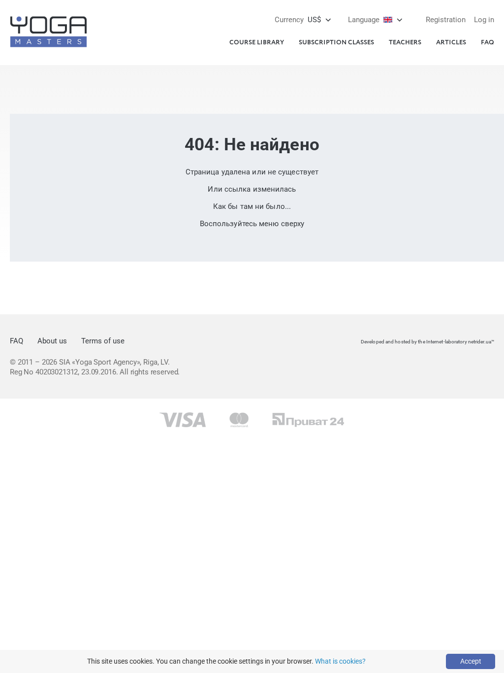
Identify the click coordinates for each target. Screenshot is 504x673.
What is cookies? (340, 661)
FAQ (487, 42)
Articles (451, 42)
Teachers (405, 42)
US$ (298, 19)
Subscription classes (336, 42)
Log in (484, 19)
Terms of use (103, 340)
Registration (446, 19)
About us (52, 340)
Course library (256, 42)
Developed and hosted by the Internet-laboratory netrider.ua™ (427, 341)
